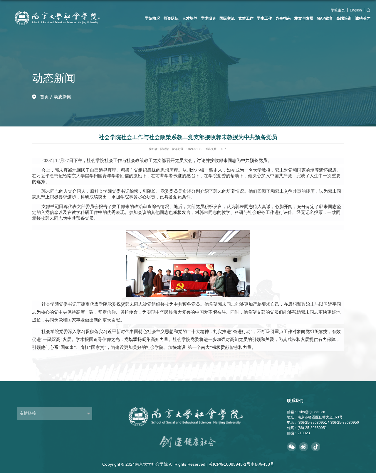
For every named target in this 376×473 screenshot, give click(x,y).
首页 (44, 96)
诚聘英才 (362, 18)
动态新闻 (62, 96)
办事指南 (283, 18)
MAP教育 (325, 18)
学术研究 (208, 18)
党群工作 (246, 18)
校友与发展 (303, 18)
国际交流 (227, 18)
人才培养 (189, 18)
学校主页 (338, 10)
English (356, 10)
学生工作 (264, 18)
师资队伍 (171, 18)
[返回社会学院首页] (61, 6)
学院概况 (152, 18)
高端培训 (344, 18)
